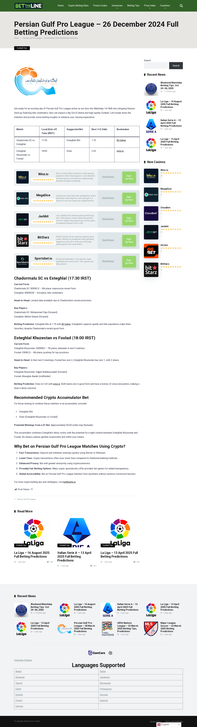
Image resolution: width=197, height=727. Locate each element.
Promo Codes (100, 5)
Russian (104, 694)
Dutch (18, 689)
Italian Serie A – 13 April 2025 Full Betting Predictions (74, 556)
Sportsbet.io (43, 258)
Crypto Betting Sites (78, 5)
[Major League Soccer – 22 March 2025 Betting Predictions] (151, 635)
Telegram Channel (23, 660)
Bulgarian (20, 677)
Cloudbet (165, 207)
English (19, 694)
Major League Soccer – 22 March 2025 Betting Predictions (171, 627)
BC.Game (121, 140)
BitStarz (43, 237)
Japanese (105, 677)
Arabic (18, 671)
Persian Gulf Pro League (26, 499)
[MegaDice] (22, 203)
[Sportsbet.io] (22, 267)
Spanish (104, 700)
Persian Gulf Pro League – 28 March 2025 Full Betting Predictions (84, 627)
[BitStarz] (22, 246)
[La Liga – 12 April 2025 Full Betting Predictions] (21, 635)
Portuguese (106, 689)
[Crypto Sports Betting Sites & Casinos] (28, 5)
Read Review (108, 177)
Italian (103, 671)
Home (61, 5)
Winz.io (43, 174)
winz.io (120, 151)
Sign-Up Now (129, 177)
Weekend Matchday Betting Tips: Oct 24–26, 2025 (171, 85)
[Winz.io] (22, 182)
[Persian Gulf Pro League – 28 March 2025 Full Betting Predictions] (64, 635)
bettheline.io (69, 482)
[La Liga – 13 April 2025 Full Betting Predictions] (120, 532)
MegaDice (43, 195)
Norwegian (105, 683)
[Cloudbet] (151, 220)
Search (147, 60)
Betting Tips (133, 5)
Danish (18, 683)
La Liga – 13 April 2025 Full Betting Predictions (119, 554)
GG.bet (164, 245)
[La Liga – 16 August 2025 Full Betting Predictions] (33, 532)
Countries (165, 5)
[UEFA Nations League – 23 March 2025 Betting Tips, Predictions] (108, 635)
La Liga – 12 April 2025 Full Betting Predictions (40, 626)
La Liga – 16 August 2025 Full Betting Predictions (31, 554)
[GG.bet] (151, 257)
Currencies (117, 5)
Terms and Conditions (174, 722)
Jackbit (43, 216)
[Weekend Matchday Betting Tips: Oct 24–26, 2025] (151, 95)
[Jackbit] (22, 225)
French (18, 700)
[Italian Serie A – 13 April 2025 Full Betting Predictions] (76, 532)
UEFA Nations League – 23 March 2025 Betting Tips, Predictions (127, 627)
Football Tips (22, 48)
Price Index (150, 5)
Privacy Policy (155, 722)
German (19, 706)
